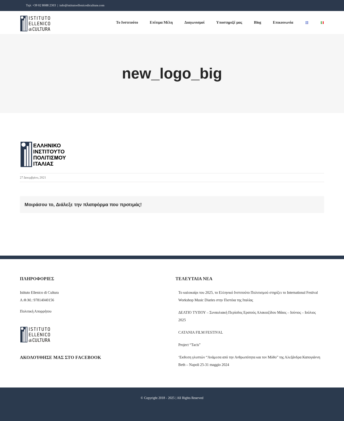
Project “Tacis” (189, 345)
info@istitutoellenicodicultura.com (81, 5)
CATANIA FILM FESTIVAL (200, 332)
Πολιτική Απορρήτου (35, 311)
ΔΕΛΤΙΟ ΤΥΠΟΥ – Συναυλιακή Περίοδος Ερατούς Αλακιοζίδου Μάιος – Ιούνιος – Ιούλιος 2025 (247, 316)
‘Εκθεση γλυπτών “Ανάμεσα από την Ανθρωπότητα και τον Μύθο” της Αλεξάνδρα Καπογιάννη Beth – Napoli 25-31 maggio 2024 (249, 361)
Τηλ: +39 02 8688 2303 (41, 5)
